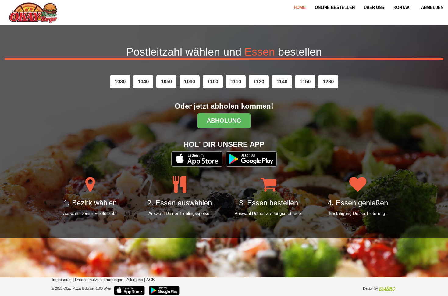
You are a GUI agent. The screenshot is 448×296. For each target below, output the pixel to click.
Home (300, 7)
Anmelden (432, 7)
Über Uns (374, 7)
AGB (150, 280)
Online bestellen (335, 7)
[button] (120, 81)
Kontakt (402, 7)
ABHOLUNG (224, 120)
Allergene (134, 280)
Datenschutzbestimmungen (99, 280)
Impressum (62, 280)
